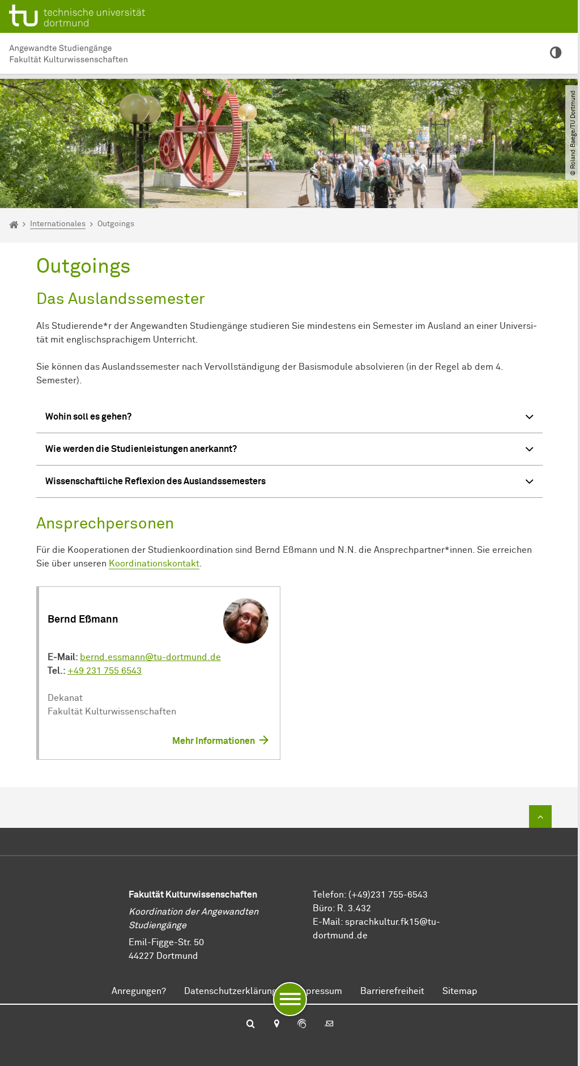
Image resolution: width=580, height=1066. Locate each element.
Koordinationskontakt (154, 563)
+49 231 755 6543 (104, 670)
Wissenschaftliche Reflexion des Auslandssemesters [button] (155, 481)
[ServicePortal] (301, 1024)
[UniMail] (329, 1024)
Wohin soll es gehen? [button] (88, 416)
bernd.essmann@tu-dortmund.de (150, 657)
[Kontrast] (556, 53)
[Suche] (250, 1024)
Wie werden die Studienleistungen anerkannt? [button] (141, 449)
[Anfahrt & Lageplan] (276, 1024)
